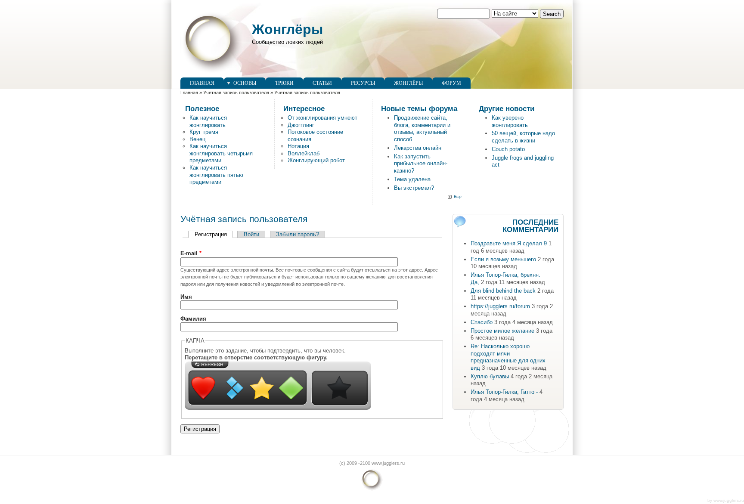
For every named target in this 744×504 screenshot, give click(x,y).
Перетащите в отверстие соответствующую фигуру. (256, 357)
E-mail (191, 253)
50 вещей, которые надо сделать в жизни (523, 137)
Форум (451, 83)
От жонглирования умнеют (322, 117)
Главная (202, 83)
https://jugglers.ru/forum (500, 306)
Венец (197, 139)
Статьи (322, 83)
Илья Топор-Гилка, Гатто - (504, 392)
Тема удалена (412, 179)
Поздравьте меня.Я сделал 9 (509, 243)
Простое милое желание (502, 331)
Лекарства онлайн (417, 148)
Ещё (458, 197)
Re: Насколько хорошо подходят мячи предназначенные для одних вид (508, 357)
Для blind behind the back (503, 291)
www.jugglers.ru (728, 500)
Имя (186, 297)
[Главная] (212, 73)
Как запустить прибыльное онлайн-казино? (420, 163)
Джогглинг (301, 125)
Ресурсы (363, 83)
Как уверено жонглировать (510, 121)
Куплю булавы (490, 376)
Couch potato (508, 149)
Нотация (298, 146)
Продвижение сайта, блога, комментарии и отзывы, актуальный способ (422, 128)
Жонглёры (287, 29)
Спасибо (482, 322)
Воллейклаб (303, 153)
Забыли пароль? (297, 234)
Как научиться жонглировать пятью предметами (216, 174)
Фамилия (193, 318)
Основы (244, 83)
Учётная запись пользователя (236, 92)
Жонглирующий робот (316, 160)
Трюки (284, 83)
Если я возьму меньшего (503, 259)
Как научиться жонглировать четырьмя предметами (221, 153)
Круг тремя (203, 132)
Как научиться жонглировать (208, 121)
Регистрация (214, 234)
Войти (251, 234)
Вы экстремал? (414, 188)
